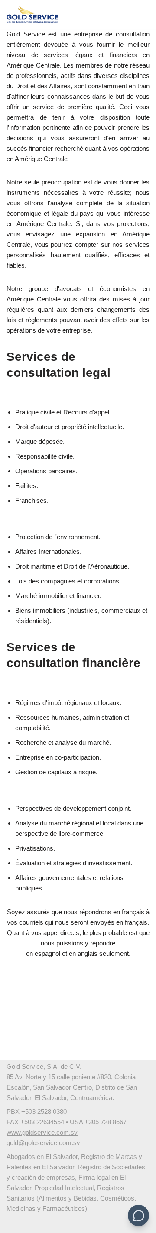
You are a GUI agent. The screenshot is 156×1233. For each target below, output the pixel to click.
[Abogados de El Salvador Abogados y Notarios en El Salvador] (32, 14)
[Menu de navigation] (139, 14)
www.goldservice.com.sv (42, 1132)
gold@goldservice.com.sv (43, 1142)
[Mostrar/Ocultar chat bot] (138, 1215)
